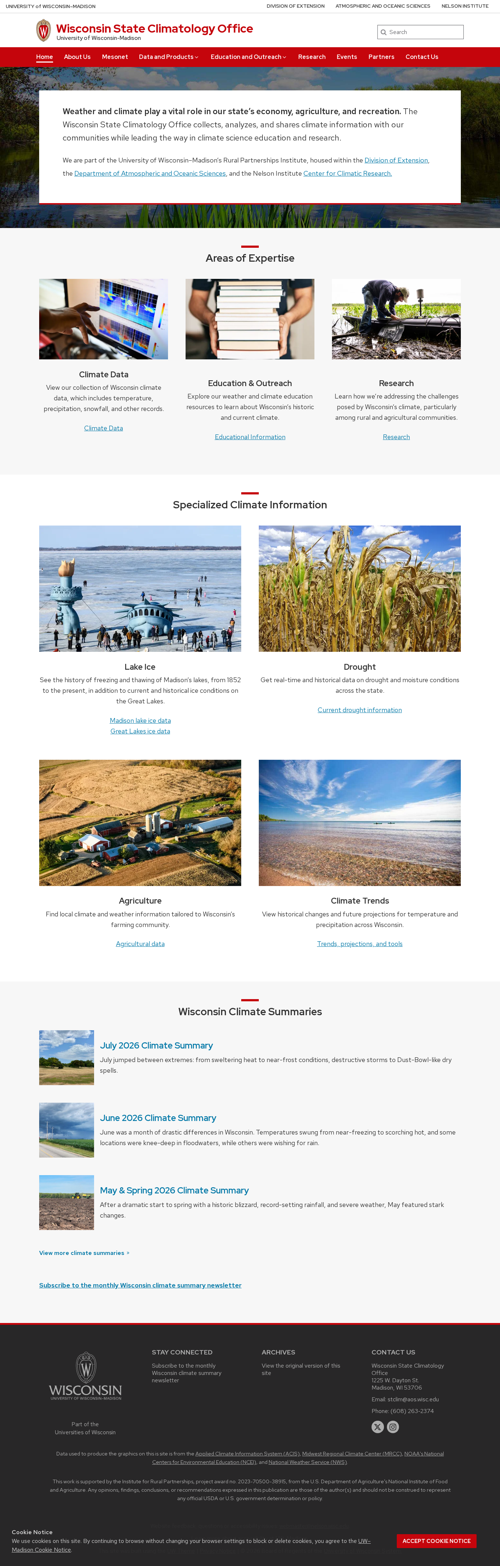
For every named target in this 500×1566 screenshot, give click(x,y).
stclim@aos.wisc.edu (413, 1399)
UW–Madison (51, 6)
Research (312, 57)
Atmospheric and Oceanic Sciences (383, 6)
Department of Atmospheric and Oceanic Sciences (150, 173)
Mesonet (115, 57)
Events (347, 57)
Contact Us (422, 57)
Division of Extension (296, 6)
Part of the (85, 1428)
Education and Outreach (246, 57)
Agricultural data (140, 943)
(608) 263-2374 (412, 1411)
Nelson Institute (465, 6)
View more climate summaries (82, 1253)
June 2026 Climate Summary (158, 1118)
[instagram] (393, 1427)
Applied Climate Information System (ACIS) (247, 1453)
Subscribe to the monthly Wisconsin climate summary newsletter (140, 1285)
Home (44, 57)
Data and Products (166, 57)
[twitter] (378, 1427)
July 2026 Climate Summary (156, 1045)
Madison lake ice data (140, 720)
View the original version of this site (301, 1369)
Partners (382, 57)
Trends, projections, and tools (360, 943)
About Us (77, 57)
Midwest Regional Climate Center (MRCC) (352, 1453)
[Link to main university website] (85, 1401)
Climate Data (103, 428)
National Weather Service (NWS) (308, 1461)
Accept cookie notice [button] (437, 1541)
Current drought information (360, 710)
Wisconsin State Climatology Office (154, 28)
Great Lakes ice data (140, 731)
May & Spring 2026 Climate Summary (174, 1190)
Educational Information (250, 437)
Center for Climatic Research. (347, 173)
